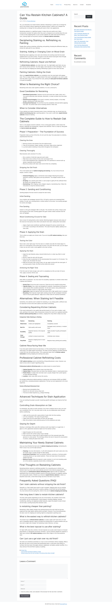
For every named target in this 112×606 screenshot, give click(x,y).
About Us (75, 4)
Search (76, 14)
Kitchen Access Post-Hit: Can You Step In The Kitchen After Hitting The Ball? (38, 553)
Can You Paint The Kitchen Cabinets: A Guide (31, 551)
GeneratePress (63, 604)
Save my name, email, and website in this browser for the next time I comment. (41, 591)
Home (51, 4)
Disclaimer (88, 4)
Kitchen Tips (59, 4)
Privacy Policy (67, 4)
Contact (82, 4)
